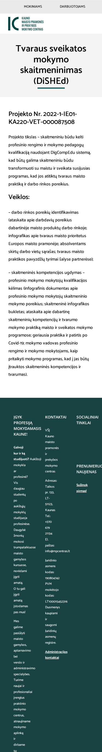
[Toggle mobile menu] (91, 23)
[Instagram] (85, 437)
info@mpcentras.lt (57, 551)
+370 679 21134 (48, 527)
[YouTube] (78, 446)
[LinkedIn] (85, 446)
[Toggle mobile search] (82, 23)
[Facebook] (78, 437)
